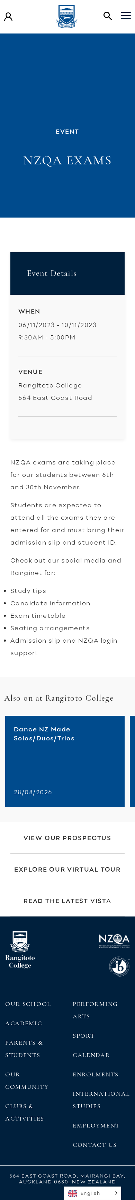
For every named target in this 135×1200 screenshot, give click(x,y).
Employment (96, 1125)
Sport (83, 1035)
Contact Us (95, 1145)
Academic (23, 1023)
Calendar (91, 1055)
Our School (28, 1004)
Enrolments (96, 1074)
